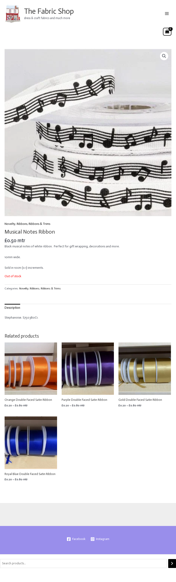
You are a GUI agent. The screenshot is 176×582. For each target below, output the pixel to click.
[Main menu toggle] (166, 13)
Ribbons (22, 224)
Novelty (10, 224)
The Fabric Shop (49, 11)
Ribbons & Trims (39, 224)
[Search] (172, 563)
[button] (164, 56)
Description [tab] (12, 308)
